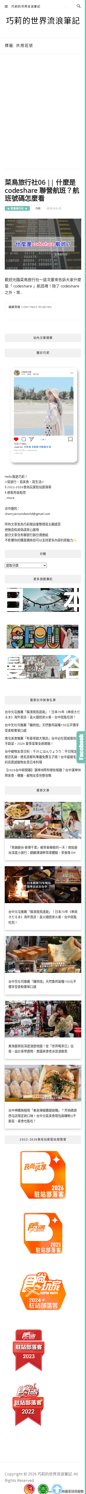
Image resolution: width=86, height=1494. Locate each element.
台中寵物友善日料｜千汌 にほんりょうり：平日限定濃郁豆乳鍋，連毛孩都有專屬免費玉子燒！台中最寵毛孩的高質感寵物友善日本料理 (42, 756)
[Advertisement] (43, 113)
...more (10, 498)
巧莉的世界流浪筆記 (25, 7)
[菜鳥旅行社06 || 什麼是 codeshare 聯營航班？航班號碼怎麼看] (43, 244)
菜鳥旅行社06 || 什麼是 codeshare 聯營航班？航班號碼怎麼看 (42, 190)
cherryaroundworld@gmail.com (27, 514)
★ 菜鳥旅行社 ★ (17, 208)
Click (81, 747)
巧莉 (38, 208)
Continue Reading (37, 307)
